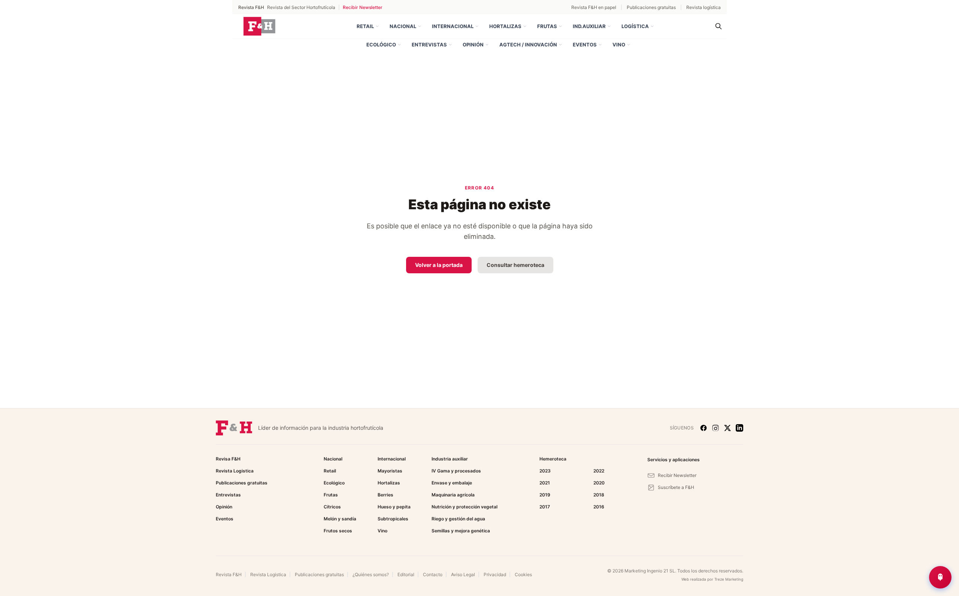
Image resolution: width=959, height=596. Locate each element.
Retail (365, 26)
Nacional (403, 26)
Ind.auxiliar (589, 26)
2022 (598, 471)
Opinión (473, 45)
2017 (544, 507)
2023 (545, 471)
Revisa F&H (228, 459)
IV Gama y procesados (456, 471)
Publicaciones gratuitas (651, 7)
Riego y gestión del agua (458, 519)
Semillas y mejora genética (461, 530)
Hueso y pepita (394, 507)
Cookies (523, 574)
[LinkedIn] (739, 428)
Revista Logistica (235, 471)
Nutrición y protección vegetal (464, 507)
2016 (598, 507)
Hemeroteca (552, 459)
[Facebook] (703, 428)
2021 (544, 483)
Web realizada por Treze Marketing (712, 579)
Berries (385, 495)
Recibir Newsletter (362, 7)
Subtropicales (393, 519)
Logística (635, 26)
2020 (599, 483)
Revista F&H (229, 574)
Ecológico (381, 45)
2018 (598, 495)
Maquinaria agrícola (453, 495)
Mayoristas (390, 471)
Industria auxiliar (450, 459)
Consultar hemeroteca (515, 265)
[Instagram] (715, 428)
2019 (544, 495)
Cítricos (332, 507)
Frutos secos (338, 530)
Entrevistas (429, 45)
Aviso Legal (463, 574)
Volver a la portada (439, 265)
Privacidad (495, 574)
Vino (618, 45)
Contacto (432, 574)
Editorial (405, 574)
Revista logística (703, 7)
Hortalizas (505, 26)
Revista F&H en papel (593, 7)
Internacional (453, 26)
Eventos (585, 45)
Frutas (547, 26)
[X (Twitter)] (727, 428)
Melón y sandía (340, 519)
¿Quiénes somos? (371, 574)
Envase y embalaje (452, 483)
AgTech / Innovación (528, 45)
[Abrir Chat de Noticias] (940, 577)
